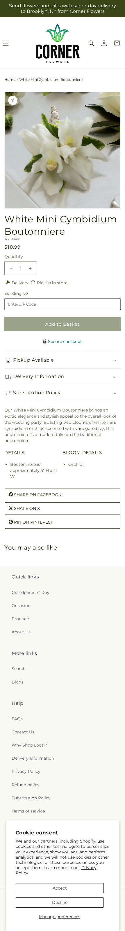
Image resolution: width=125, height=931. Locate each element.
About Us (21, 631)
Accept (60, 888)
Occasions (22, 605)
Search (19, 668)
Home (9, 79)
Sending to (24, 293)
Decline (59, 902)
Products (21, 618)
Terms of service (28, 811)
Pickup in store (52, 282)
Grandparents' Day (30, 592)
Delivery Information (33, 758)
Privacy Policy (26, 771)
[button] (91, 43)
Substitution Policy (31, 798)
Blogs (18, 682)
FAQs (17, 718)
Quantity (13, 256)
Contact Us (23, 732)
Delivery (21, 282)
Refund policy (26, 784)
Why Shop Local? (29, 745)
